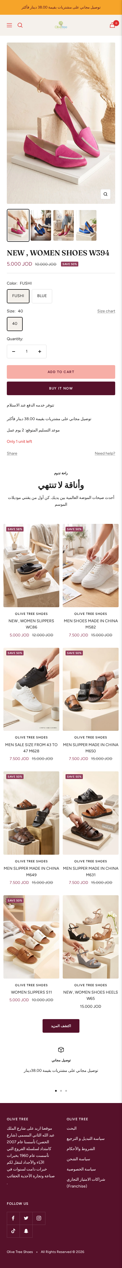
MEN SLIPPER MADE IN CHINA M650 (90, 747)
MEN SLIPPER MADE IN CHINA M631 (90, 871)
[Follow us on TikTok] (13, 1231)
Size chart (106, 311)
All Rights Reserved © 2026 (62, 1252)
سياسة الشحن (78, 1159)
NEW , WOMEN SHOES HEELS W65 (90, 995)
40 (14, 323)
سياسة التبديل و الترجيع (86, 1138)
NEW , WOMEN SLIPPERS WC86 (31, 624)
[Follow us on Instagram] (38, 1218)
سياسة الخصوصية (81, 1169)
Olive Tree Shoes (31, 614)
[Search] (20, 25)
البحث (72, 1128)
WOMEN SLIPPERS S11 (31, 992)
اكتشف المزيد (61, 1026)
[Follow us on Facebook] (13, 1218)
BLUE (42, 295)
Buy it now (61, 388)
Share (12, 453)
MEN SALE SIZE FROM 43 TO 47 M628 (31, 747)
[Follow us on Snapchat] (26, 1231)
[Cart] (112, 25)
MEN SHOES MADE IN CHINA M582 (91, 624)
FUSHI (18, 295)
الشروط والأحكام (81, 1148)
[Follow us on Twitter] (26, 1218)
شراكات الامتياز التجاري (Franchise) (86, 1183)
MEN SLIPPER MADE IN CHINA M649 (31, 871)
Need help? (105, 453)
